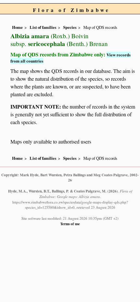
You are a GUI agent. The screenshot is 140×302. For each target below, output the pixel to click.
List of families (43, 27)
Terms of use (70, 223)
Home (17, 27)
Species (70, 27)
